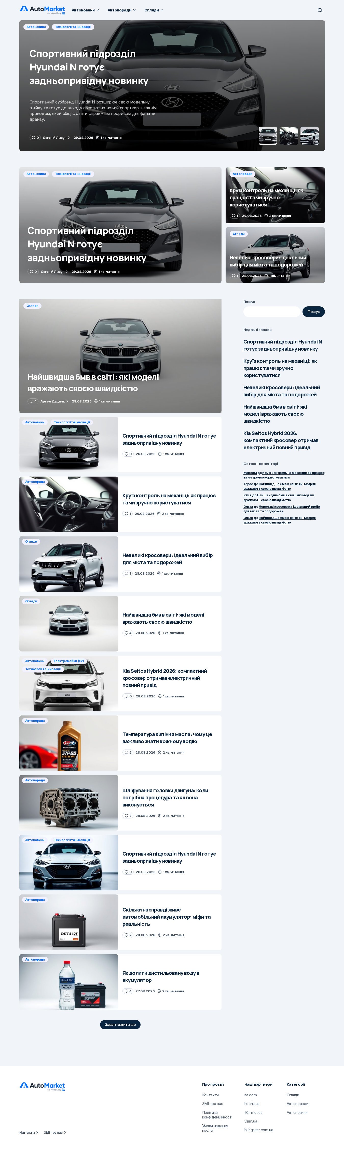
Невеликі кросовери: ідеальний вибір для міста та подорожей (281, 391)
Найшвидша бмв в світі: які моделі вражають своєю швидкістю (275, 413)
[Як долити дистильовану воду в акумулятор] (68, 982)
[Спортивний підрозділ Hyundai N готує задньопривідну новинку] (120, 225)
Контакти (27, 1132)
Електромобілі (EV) (69, 661)
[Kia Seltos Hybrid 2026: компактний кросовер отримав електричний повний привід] (68, 683)
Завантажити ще (120, 1024)
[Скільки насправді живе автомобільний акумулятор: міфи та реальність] (68, 922)
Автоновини (36, 174)
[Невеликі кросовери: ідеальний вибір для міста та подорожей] (275, 255)
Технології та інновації (73, 174)
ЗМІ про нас (53, 1132)
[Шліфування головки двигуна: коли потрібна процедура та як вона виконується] (68, 803)
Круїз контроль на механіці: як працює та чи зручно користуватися (280, 368)
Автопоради (36, 27)
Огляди (239, 234)
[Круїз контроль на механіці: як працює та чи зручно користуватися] (172, 85)
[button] (320, 10)
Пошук (249, 301)
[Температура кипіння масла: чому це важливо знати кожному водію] (68, 743)
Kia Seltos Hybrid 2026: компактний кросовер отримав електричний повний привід (281, 440)
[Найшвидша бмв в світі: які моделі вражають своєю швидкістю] (120, 356)
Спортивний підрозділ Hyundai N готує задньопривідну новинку (282, 345)
